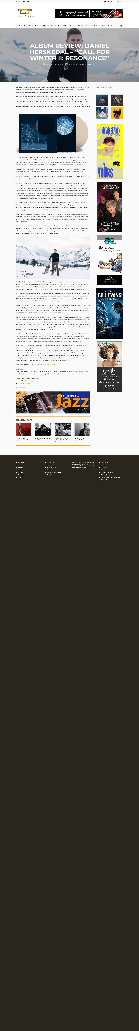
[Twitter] (108, 1)
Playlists (95, 26)
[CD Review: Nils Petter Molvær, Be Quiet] (82, 428)
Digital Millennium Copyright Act (111, 477)
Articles (72, 26)
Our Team (104, 467)
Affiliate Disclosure (107, 480)
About (110, 26)
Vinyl (64, 26)
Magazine (28, 26)
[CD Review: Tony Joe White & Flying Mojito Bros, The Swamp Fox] (63, 428)
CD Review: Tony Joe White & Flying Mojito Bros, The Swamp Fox (62, 440)
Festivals (20, 472)
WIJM (103, 26)
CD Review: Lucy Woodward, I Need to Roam (23, 439)
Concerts (21, 475)
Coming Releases (52, 470)
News (37, 26)
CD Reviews (82, 64)
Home (19, 26)
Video (20, 480)
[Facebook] (105, 1)
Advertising (104, 465)
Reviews (45, 26)
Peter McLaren (58, 64)
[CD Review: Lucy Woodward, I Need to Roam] (23, 428)
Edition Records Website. (48, 365)
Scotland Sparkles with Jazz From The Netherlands (38, 1)
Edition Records (25, 383)
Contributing (105, 470)
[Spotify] (121, 1)
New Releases (83, 26)
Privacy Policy (105, 475)
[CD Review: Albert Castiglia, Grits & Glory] (43, 428)
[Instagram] (111, 1)
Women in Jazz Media (54, 472)
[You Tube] (115, 1)
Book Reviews (51, 467)
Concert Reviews (52, 465)
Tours (19, 477)
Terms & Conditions (107, 472)
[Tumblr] (118, 1)
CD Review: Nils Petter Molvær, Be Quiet (81, 439)
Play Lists (50, 475)
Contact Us (104, 462)
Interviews (55, 26)
